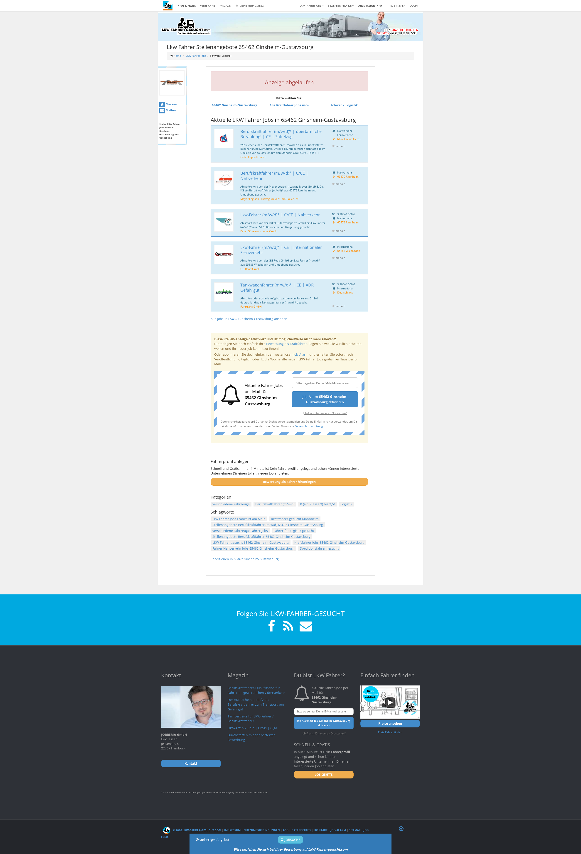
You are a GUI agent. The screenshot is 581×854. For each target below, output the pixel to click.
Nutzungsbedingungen (262, 830)
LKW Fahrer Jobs (196, 56)
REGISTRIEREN (397, 5)
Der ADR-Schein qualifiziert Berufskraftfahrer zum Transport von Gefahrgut (256, 704)
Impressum (232, 830)
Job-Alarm (300, 354)
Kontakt (320, 830)
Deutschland (345, 292)
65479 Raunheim (348, 176)
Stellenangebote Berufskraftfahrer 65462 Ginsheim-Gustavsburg (261, 536)
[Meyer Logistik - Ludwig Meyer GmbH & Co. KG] (224, 180)
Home (177, 56)
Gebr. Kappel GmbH (253, 157)
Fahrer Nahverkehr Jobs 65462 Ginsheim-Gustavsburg (253, 548)
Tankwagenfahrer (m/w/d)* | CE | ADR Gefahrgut (277, 287)
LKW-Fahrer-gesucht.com (328, 849)
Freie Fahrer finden (390, 732)
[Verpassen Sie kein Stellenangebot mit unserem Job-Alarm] (305, 626)
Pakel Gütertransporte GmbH (258, 231)
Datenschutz (301, 830)
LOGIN (414, 5)
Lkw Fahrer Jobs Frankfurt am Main (239, 519)
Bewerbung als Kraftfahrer (286, 344)
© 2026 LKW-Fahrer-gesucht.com (196, 830)
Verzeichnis (207, 5)
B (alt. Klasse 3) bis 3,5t (317, 504)
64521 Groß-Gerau (349, 139)
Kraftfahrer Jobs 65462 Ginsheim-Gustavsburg (329, 542)
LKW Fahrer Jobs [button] (311, 5)
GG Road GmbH (250, 269)
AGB (285, 830)
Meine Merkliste (251, 5)
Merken (171, 104)
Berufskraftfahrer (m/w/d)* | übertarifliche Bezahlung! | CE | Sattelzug (281, 134)
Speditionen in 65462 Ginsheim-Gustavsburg (245, 559)
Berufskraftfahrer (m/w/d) (274, 504)
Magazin (225, 5)
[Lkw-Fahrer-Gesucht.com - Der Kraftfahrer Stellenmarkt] (186, 26)
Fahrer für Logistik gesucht (293, 531)
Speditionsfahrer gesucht (319, 548)
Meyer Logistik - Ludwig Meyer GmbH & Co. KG (269, 199)
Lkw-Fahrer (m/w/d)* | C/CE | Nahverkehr (280, 215)
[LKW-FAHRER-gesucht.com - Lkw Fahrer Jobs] (167, 5)
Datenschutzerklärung (309, 426)
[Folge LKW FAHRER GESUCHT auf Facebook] (271, 626)
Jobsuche (292, 839)
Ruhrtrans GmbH (251, 306)
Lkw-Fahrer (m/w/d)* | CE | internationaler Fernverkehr (281, 250)
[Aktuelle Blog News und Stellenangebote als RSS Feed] (288, 626)
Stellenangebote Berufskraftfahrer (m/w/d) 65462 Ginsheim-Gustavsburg (267, 525)
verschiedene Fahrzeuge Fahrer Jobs (240, 531)
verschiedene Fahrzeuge (231, 504)
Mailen (170, 110)
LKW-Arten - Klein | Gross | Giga (252, 728)
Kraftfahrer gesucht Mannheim (295, 519)
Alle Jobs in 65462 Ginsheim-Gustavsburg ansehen (249, 319)
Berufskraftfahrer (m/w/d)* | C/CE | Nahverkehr (274, 175)
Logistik (346, 504)
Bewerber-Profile (340, 5)
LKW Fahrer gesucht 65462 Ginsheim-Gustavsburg (250, 542)
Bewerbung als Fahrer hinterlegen (289, 482)
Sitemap (355, 830)
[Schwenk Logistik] (172, 82)
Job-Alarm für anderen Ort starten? (325, 413)
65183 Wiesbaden (348, 250)
